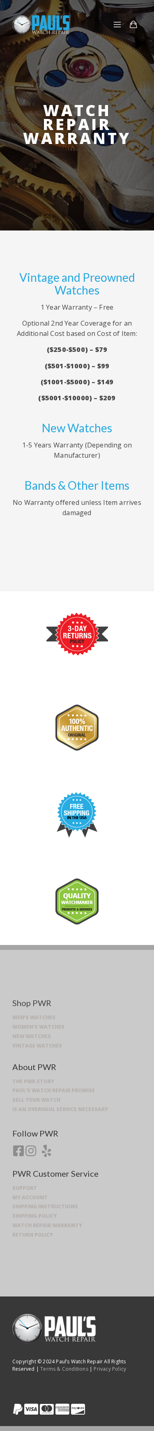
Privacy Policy (110, 1368)
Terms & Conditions (63, 1368)
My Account (30, 1197)
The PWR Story (33, 1081)
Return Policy (32, 1234)
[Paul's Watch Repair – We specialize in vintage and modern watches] (41, 24)
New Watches (31, 1036)
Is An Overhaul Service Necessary (60, 1109)
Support (24, 1188)
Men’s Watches (33, 1017)
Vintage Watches (37, 1045)
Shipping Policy (34, 1215)
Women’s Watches (38, 1026)
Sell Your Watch (36, 1099)
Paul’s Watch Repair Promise (53, 1090)
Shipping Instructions (45, 1206)
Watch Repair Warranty (47, 1225)
